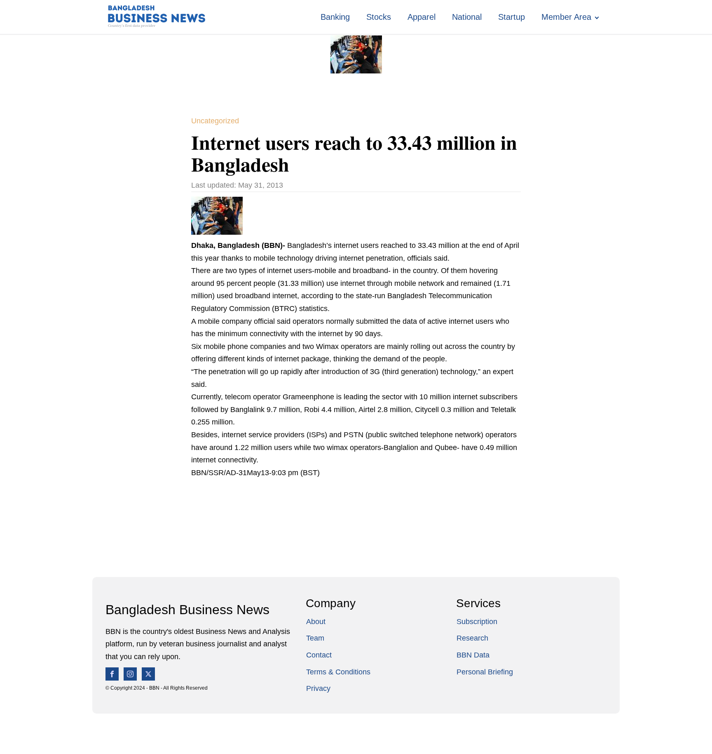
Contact (319, 655)
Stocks (378, 16)
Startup (511, 16)
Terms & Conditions (338, 672)
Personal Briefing (485, 672)
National (467, 16)
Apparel (422, 16)
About (316, 621)
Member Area (566, 16)
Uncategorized (215, 121)
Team (315, 638)
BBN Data (473, 655)
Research (472, 638)
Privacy (318, 688)
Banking (335, 16)
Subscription (477, 621)
